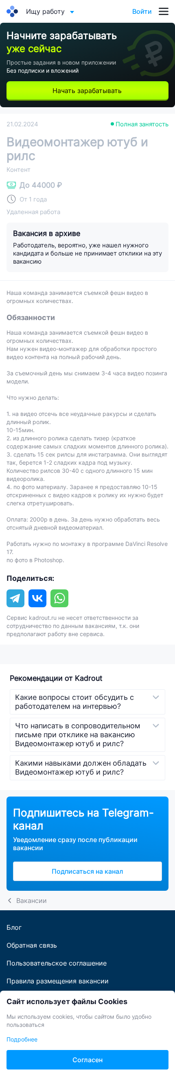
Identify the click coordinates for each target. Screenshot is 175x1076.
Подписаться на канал (87, 871)
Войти (142, 11)
